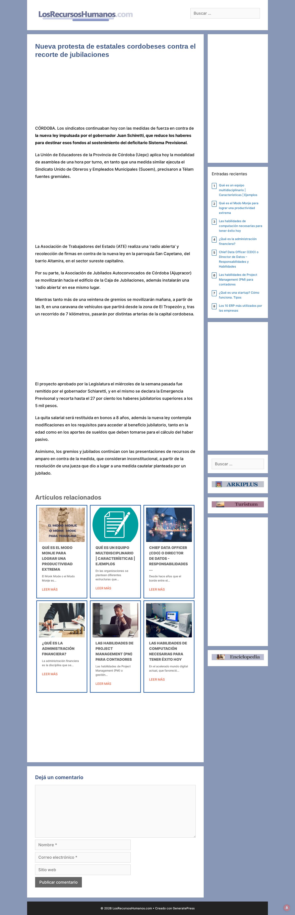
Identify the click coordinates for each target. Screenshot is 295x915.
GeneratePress (184, 908)
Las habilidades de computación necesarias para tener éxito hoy (240, 226)
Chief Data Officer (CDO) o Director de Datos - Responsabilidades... (168, 558)
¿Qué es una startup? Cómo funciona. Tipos (239, 295)
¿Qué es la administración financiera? (58, 648)
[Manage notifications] (287, 908)
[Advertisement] (115, 95)
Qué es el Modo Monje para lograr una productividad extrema (57, 558)
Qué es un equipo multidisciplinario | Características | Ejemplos (238, 190)
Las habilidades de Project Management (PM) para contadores (238, 279)
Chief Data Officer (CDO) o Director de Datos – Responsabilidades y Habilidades (238, 259)
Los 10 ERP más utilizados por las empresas (240, 308)
